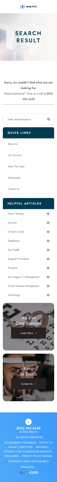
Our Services (15, 155)
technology (14, 295)
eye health (13, 250)
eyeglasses (14, 241)
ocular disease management (23, 286)
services (12, 222)
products (12, 268)
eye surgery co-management (23, 277)
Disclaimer (11, 456)
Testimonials (14, 178)
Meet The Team (16, 166)
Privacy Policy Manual (37, 456)
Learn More (27, 333)
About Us (13, 144)
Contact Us (13, 189)
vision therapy (16, 213)
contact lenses (16, 232)
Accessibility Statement (20, 443)
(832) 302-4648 (28, 428)
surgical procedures (18, 259)
